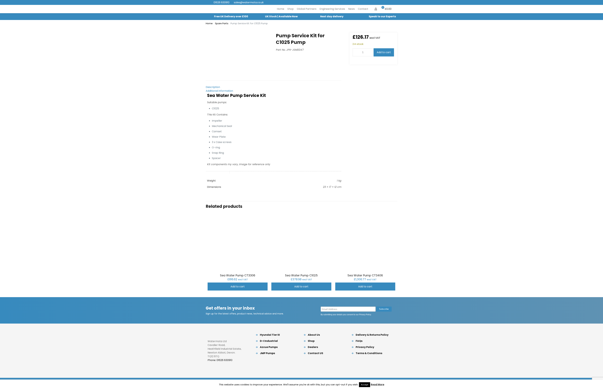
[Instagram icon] (390, 2)
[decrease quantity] (356, 52)
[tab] (273, 87)
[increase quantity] (369, 52)
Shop (311, 341)
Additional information (219, 91)
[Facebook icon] (379, 2)
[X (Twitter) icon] (382, 2)
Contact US (315, 353)
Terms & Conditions (369, 353)
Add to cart (384, 52)
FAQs (359, 341)
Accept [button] (364, 384)
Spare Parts (221, 23)
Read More (377, 384)
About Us (314, 335)
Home (209, 23)
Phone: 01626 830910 (220, 360)
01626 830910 (221, 2)
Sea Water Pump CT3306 (237, 275)
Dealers (313, 347)
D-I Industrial (269, 341)
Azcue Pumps (269, 347)
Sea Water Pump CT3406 (365, 275)
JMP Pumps (267, 353)
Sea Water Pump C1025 (301, 275)
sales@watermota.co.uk (249, 2)
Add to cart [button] (238, 286)
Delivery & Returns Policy (372, 335)
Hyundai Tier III (270, 335)
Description (213, 87)
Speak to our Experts (382, 16)
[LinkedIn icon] (386, 2)
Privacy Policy (365, 314)
